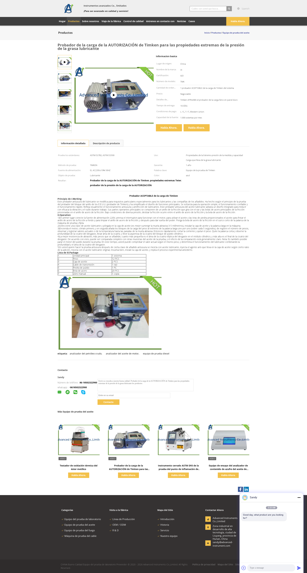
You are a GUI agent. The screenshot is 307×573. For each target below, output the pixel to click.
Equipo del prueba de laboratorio (82, 519)
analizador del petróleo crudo (86, 353)
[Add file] (243, 567)
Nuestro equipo (168, 535)
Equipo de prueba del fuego (79, 530)
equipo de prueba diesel (156, 353)
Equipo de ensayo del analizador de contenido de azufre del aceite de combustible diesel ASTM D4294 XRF (228, 469)
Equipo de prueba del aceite (79, 524)
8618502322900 (78, 387)
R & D (115, 530)
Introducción (167, 519)
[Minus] (299, 497)
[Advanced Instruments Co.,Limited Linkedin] (246, 489)
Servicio (164, 530)
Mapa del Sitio (225, 564)
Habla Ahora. (238, 21)
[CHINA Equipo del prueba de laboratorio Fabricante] (69, 8)
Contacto (108, 402)
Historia (164, 524)
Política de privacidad (203, 564)
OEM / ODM (119, 524)
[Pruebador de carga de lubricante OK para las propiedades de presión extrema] (114, 95)
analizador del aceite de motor (122, 353)
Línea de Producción (123, 519)
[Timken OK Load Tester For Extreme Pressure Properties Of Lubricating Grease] (64, 77)
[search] (229, 8)
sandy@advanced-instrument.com (223, 544)
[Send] (299, 567)
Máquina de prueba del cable (80, 535)
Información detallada (73, 143)
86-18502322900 (88, 382)
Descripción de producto (106, 143)
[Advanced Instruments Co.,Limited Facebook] (240, 489)
